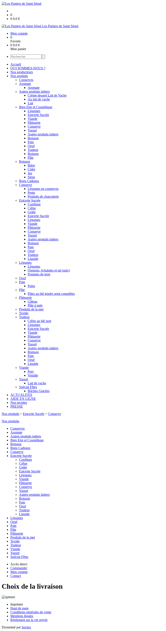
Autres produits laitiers (34, 91)
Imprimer (16, 604)
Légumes (34, 111)
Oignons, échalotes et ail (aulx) (49, 270)
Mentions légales (21, 616)
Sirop (31, 177)
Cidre (31, 169)
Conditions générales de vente (30, 612)
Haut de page (19, 608)
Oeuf (31, 146)
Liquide (33, 259)
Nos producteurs (21, 72)
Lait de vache (37, 383)
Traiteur (33, 150)
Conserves (26, 80)
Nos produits (19, 76)
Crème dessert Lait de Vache (47, 95)
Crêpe (32, 208)
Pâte (31, 157)
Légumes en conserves (43, 189)
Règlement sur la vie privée (29, 620)
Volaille (33, 375)
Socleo (26, 627)
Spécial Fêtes (28, 387)
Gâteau (32, 301)
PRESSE (16, 406)
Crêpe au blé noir (39, 321)
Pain (31, 142)
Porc (31, 371)
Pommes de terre (39, 274)
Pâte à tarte (35, 305)
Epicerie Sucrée (38, 115)
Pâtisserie (34, 122)
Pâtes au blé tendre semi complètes (51, 294)
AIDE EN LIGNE (23, 399)
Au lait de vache (39, 99)
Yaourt (32, 130)
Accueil (15, 64)
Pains (31, 286)
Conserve (34, 126)
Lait (30, 103)
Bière (31, 165)
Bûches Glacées (38, 391)
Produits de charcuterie (43, 196)
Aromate (25, 84)
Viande (32, 119)
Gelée (32, 212)
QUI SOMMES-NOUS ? (27, 68)
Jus (30, 173)
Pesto (31, 192)
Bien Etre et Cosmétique (35, 107)
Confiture (34, 204)
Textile (23, 313)
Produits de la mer (31, 309)
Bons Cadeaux (29, 181)
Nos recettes (18, 402)
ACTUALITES (21, 395)
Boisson (33, 138)
